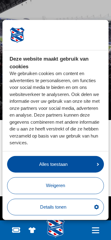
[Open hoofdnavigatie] (95, 230)
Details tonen (53, 207)
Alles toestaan (53, 164)
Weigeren (55, 185)
